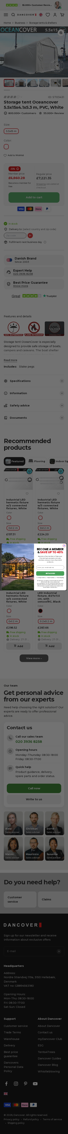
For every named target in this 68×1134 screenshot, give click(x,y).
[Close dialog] (64, 545)
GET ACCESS (50, 573)
